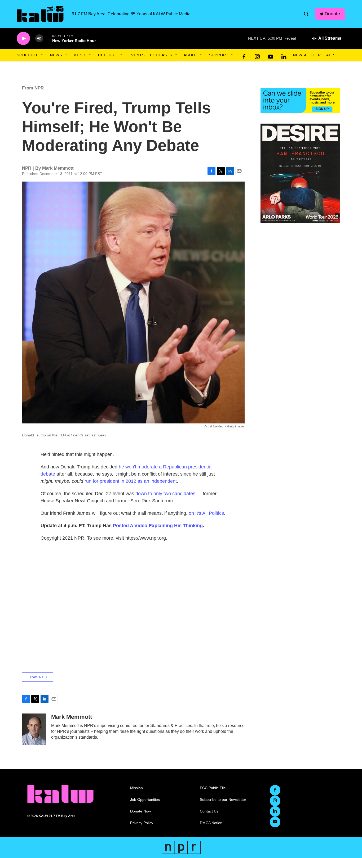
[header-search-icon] (306, 14)
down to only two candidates (165, 493)
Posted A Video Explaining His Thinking (158, 525)
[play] (23, 38)
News (56, 55)
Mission (136, 788)
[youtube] (271, 55)
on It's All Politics (206, 513)
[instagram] (257, 55)
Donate (332, 13)
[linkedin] (284, 55)
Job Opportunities (145, 800)
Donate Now (140, 811)
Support (219, 55)
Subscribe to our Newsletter (223, 800)
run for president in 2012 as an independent (131, 481)
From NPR (33, 88)
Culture (107, 55)
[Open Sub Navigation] (43, 55)
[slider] (47, 38)
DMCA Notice (211, 823)
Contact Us (209, 811)
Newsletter (307, 55)
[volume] (39, 38)
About (191, 55)
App (330, 55)
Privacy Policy (141, 823)
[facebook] (244, 55)
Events (137, 55)
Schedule (28, 55)
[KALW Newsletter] (300, 100)
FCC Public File (213, 788)
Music (80, 55)
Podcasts (161, 55)
